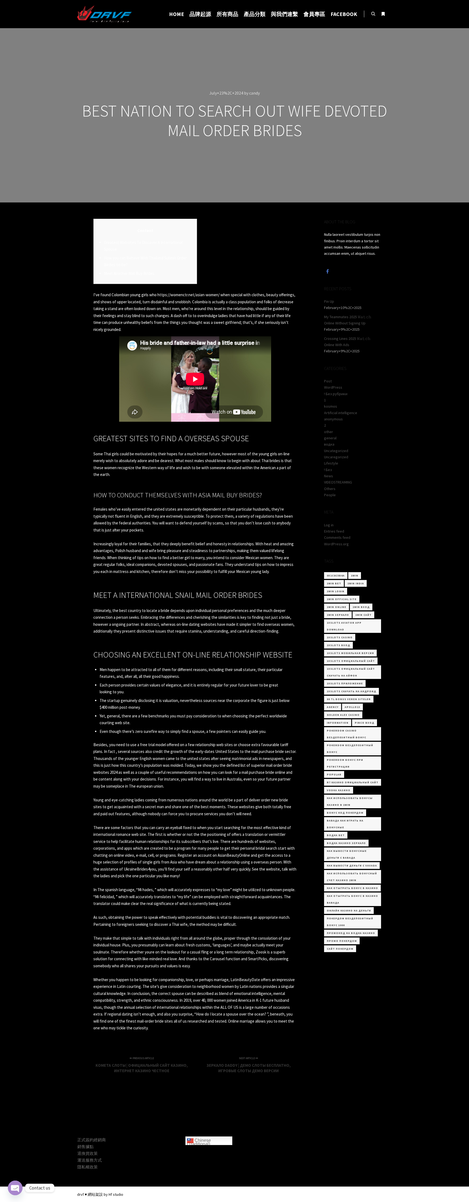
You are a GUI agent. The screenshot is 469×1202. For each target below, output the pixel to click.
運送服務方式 (89, 1160)
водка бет (336, 835)
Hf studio (116, 1194)
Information (337, 722)
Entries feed (334, 531)
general (330, 438)
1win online (336, 607)
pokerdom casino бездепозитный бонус (346, 734)
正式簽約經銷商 (91, 1139)
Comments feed (337, 537)
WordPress (333, 387)
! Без (328, 469)
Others (329, 488)
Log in (329, 525)
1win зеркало (338, 615)
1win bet (334, 583)
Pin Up (329, 301)
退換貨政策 (87, 1153)
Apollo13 (352, 707)
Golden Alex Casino (343, 715)
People (330, 494)
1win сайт (363, 615)
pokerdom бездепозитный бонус (350, 748)
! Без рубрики (335, 393)
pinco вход (364, 722)
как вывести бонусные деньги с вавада (347, 854)
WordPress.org (336, 544)
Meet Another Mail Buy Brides (129, 273)
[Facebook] (327, 271)
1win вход (361, 607)
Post (328, 381)
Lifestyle (331, 463)
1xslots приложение (345, 683)
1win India (355, 583)
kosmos (330, 406)
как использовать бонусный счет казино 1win (352, 877)
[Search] (373, 14)
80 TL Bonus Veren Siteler (349, 699)
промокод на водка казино (351, 933)
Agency (332, 707)
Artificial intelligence (340, 412)
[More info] (383, 14)
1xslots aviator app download (344, 626)
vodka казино (338, 790)
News (328, 475)
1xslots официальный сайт (351, 661)
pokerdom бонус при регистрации (345, 763)
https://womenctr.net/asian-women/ (188, 294)
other (328, 431)
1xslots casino (340, 637)
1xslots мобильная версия (350, 653)
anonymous (333, 419)
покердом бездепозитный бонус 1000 (350, 922)
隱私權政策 (87, 1166)
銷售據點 (85, 1146)
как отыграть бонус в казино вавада (352, 899)
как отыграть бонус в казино (352, 888)
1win (354, 575)
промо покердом (342, 941)
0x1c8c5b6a (336, 575)
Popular (334, 774)
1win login (335, 591)
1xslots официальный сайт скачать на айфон (351, 672)
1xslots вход (338, 645)
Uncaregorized (336, 457)
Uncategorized (336, 450)
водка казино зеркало (346, 843)
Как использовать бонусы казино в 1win (350, 801)
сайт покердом (340, 948)
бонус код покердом (345, 812)
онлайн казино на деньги (349, 910)
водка (329, 444)
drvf (80, 1194)
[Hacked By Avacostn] (104, 14)
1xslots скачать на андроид (351, 691)
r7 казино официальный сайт (352, 782)
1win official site (342, 599)
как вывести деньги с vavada (352, 865)
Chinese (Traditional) (199, 1141)
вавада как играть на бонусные (345, 824)
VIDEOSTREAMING (338, 482)
